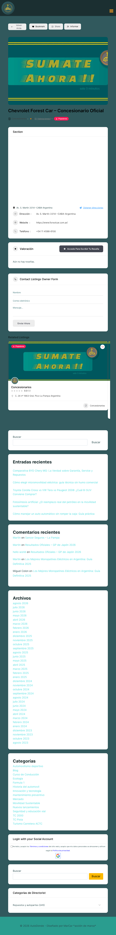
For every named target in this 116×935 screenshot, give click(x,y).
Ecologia (18, 778)
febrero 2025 (21, 672)
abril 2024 (19, 714)
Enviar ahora (24, 323)
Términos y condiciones (39, 846)
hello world (19, 551)
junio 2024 (19, 705)
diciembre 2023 (22, 730)
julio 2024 (19, 701)
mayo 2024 (20, 709)
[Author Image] (14, 380)
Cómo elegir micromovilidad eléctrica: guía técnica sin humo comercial (55, 482)
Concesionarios (21, 387)
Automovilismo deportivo (28, 766)
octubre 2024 (21, 689)
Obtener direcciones (93, 207)
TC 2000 (18, 815)
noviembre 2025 (23, 640)
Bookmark (40, 26)
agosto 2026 (20, 603)
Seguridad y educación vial (29, 811)
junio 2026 (19, 611)
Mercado (18, 799)
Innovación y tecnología (27, 790)
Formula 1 (18, 782)
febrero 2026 (21, 627)
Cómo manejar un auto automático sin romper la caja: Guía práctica (54, 513)
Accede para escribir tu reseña (83, 249)
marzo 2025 (20, 668)
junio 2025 (19, 656)
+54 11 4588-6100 (46, 231)
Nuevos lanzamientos (26, 807)
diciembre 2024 (22, 681)
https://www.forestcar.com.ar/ (52, 222)
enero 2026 (20, 631)
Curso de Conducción (26, 774)
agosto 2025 (20, 652)
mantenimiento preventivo (28, 795)
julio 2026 (19, 607)
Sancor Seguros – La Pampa (42, 537)
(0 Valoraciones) (43, 119)
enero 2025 (20, 677)
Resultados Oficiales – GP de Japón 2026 (50, 544)
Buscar (17, 436)
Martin (17, 537)
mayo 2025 (19, 660)
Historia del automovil (26, 786)
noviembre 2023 (23, 734)
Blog (15, 770)
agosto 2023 (20, 742)
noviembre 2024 (23, 685)
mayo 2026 (20, 615)
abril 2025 (19, 664)
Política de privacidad (61, 850)
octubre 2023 (21, 738)
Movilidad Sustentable (26, 803)
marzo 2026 (20, 623)
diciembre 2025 (22, 636)
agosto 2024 (20, 697)
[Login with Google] (58, 855)
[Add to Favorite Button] (102, 347)
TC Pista (18, 819)
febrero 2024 (21, 722)
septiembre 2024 (23, 693)
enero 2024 (20, 726)
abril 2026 (19, 619)
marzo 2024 (20, 718)
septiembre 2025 (23, 648)
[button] (111, 11)
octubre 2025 (21, 644)
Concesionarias (19, 118)
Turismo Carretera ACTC (27, 823)
